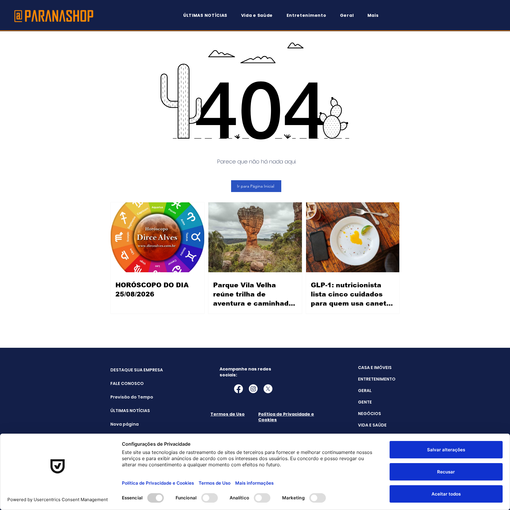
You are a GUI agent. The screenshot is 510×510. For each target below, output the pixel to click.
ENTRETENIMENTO (376, 379)
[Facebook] (238, 388)
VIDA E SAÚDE (372, 425)
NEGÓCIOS (369, 413)
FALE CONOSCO (125, 383)
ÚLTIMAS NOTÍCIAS (125, 411)
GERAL (365, 390)
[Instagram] (253, 388)
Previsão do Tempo (125, 397)
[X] (268, 388)
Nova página (124, 424)
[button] (375, 15)
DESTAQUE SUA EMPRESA (125, 370)
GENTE (365, 402)
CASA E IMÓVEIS (375, 367)
